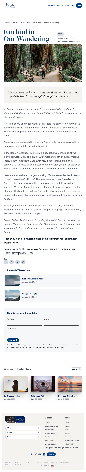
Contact (67, 433)
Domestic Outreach (52, 426)
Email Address (12, 328)
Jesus (66, 426)
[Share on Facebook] (6, 262)
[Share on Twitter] (11, 262)
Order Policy (29, 463)
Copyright (38, 462)
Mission (47, 422)
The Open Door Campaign (54, 447)
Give (66, 429)
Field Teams (49, 440)
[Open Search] (73, 5)
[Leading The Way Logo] (11, 5)
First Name (11, 319)
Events (47, 437)
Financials (68, 437)
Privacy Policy (7, 463)
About (66, 422)
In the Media (69, 444)
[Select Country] (54, 466)
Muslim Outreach (51, 433)
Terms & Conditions (18, 463)
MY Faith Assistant (71, 447)
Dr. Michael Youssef (71, 440)
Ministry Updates (51, 444)
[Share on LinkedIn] (17, 262)
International (49, 429)
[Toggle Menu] (79, 5)
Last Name (48, 319)
